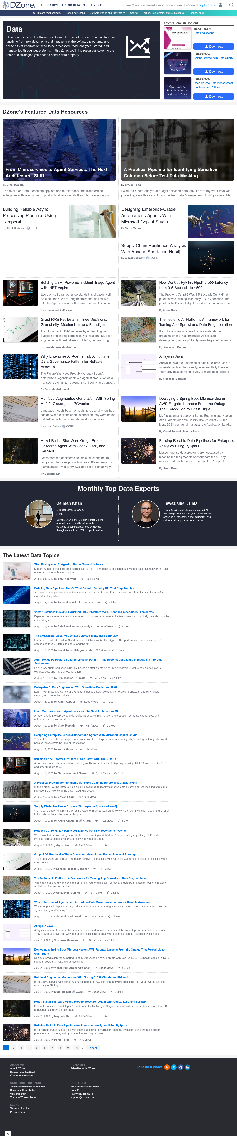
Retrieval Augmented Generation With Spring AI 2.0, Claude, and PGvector (78, 401)
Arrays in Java (171, 356)
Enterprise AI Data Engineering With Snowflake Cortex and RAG (75, 687)
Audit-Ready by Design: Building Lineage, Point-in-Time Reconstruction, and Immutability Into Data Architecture (98, 661)
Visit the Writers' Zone (23, 1097)
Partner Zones (196, 12)
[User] (220, 5)
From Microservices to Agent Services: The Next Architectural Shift (77, 711)
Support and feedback (22, 1072)
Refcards (49, 5)
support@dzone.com (83, 1097)
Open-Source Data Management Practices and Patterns (213, 85)
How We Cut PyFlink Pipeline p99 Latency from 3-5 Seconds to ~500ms (193, 285)
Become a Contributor (22, 1090)
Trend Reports (75, 5)
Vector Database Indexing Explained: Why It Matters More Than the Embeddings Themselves (94, 612)
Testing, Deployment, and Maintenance (163, 12)
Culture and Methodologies (47, 12)
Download (215, 46)
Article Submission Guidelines (27, 1086)
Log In (202, 4)
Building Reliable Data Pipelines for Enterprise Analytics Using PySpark (196, 443)
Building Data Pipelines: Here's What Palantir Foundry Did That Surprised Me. (84, 588)
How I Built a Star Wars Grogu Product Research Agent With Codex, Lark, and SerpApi (73, 446)
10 (76, 1047)
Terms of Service (19, 1108)
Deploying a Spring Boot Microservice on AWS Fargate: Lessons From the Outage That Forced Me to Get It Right (192, 404)
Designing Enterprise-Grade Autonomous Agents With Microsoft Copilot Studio (148, 215)
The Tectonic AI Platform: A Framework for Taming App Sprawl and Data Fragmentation (195, 321)
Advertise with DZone (83, 1068)
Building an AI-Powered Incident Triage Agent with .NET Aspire (78, 285)
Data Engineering (75, 12)
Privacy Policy (18, 1112)
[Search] (231, 5)
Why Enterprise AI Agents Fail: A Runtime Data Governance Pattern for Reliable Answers (75, 361)
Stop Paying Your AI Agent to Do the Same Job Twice (68, 564)
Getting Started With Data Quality (213, 58)
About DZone (17, 1068)
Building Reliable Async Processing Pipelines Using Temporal (29, 215)
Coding (134, 12)
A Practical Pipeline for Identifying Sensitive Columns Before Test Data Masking (85, 783)
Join (213, 4)
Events (97, 5)
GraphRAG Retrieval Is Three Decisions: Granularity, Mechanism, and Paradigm (74, 321)
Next (91, 1047)
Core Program (18, 1093)
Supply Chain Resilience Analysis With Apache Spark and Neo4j (153, 248)
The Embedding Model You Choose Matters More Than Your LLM (76, 636)
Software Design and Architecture (107, 12)
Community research (22, 1075)
